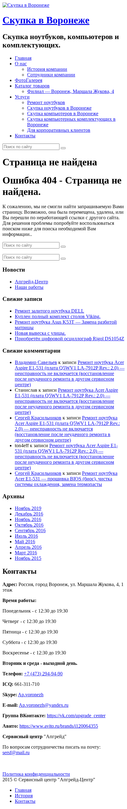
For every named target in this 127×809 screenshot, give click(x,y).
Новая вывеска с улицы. (40, 333)
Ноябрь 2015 (28, 558)
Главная (23, 58)
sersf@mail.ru (16, 752)
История (24, 795)
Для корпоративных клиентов (58, 130)
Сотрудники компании (51, 74)
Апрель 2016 (28, 547)
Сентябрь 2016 (30, 530)
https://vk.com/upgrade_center (76, 715)
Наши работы (29, 287)
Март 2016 (26, 552)
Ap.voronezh (30, 694)
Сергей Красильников (38, 417)
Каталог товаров (32, 85)
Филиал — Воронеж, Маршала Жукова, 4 (70, 91)
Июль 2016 (26, 536)
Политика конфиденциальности (36, 774)
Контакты (25, 135)
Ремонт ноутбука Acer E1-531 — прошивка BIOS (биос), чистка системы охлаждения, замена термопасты (66, 479)
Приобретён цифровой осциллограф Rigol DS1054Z (69, 338)
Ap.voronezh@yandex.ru (43, 705)
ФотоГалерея (28, 80)
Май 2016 (25, 541)
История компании (47, 69)
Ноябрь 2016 (28, 519)
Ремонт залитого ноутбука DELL (49, 310)
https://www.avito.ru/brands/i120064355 (58, 726)
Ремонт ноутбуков (46, 102)
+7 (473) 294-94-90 (43, 673)
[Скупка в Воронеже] (25, 5)
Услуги (22, 96)
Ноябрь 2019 (28, 508)
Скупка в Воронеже (45, 20)
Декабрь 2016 (29, 513)
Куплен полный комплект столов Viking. (57, 316)
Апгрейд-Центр (31, 281)
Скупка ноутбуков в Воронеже (59, 108)
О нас (21, 63)
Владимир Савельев (36, 362)
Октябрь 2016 (29, 525)
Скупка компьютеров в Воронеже (62, 113)
